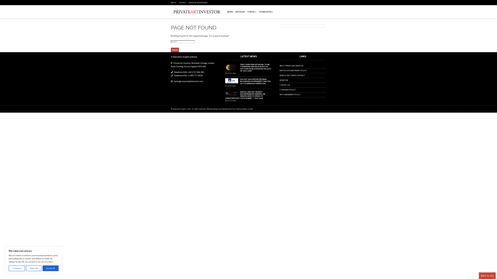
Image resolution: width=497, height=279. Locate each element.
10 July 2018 (231, 100)
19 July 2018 (231, 73)
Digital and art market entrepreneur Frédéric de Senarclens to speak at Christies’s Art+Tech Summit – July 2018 (245, 95)
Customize (17, 268)
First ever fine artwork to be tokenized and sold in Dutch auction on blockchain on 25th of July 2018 (255, 68)
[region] (33, 260)
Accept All (50, 268)
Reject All (34, 268)
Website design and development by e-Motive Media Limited (229, 109)
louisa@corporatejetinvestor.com (188, 81)
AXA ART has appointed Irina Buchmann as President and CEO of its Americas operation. (255, 81)
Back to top (487, 275)
